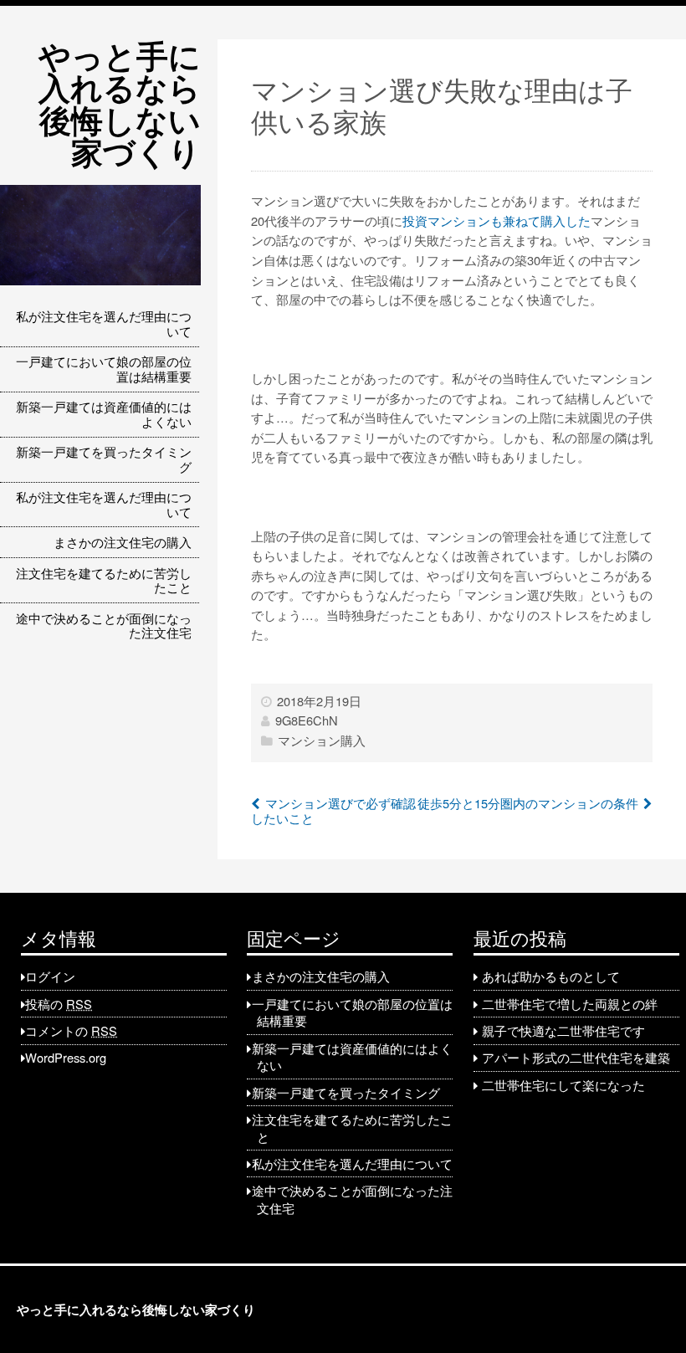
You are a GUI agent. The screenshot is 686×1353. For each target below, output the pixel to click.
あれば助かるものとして (551, 976)
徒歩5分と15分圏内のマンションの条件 (527, 803)
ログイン (50, 976)
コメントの (71, 1030)
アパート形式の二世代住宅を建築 (576, 1057)
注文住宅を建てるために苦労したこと (104, 580)
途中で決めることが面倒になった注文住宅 (104, 625)
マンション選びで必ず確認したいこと (333, 810)
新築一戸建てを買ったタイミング (104, 459)
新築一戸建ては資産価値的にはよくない (104, 413)
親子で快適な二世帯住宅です (563, 1030)
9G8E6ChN (306, 720)
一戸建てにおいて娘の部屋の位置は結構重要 (104, 368)
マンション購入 (322, 740)
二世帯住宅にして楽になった (563, 1085)
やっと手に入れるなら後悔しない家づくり (119, 103)
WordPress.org (65, 1057)
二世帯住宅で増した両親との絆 (570, 1003)
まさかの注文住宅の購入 (123, 542)
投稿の (58, 1003)
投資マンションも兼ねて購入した (496, 220)
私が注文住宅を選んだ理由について (104, 323)
